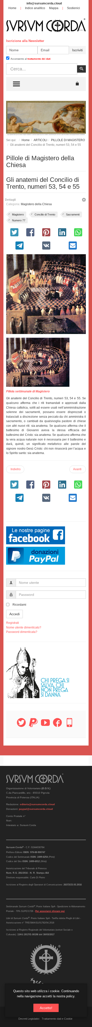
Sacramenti (72, 214)
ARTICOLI (40, 140)
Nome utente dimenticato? (23, 627)
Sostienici (73, 8)
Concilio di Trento (45, 214)
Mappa (53, 8)
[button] (84, 200)
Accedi (14, 614)
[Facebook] (57, 725)
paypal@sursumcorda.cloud (36, 809)
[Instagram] (69, 725)
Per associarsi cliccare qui (50, 911)
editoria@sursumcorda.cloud (37, 804)
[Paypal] (33, 725)
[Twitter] (21, 725)
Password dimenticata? (21, 632)
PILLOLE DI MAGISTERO (68, 140)
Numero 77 (18, 220)
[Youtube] (45, 725)
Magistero (18, 214)
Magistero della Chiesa (36, 204)
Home (12, 8)
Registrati (12, 623)
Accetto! (46, 1008)
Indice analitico (35, 8)
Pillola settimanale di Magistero (28, 391)
